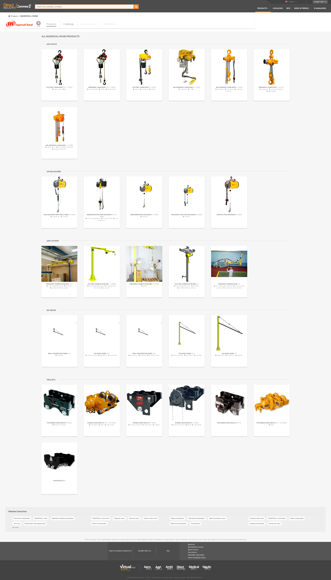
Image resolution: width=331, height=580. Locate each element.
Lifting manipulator (177, 518)
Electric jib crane (274, 523)
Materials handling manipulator (63, 518)
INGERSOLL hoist (41, 518)
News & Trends (301, 8)
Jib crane (17, 523)
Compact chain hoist (256, 518)
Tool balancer (195, 523)
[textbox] (84, 6)
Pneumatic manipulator (22, 518)
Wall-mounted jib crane (217, 518)
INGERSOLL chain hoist (100, 518)
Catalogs (278, 8)
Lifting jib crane (119, 518)
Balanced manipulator (178, 523)
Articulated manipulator (196, 518)
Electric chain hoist (150, 518)
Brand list (191, 544)
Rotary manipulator (297, 518)
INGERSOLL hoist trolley (277, 518)
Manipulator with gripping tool (35, 523)
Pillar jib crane (134, 518)
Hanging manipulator (256, 523)
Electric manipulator (99, 523)
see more (15, 527)
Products (262, 8)
